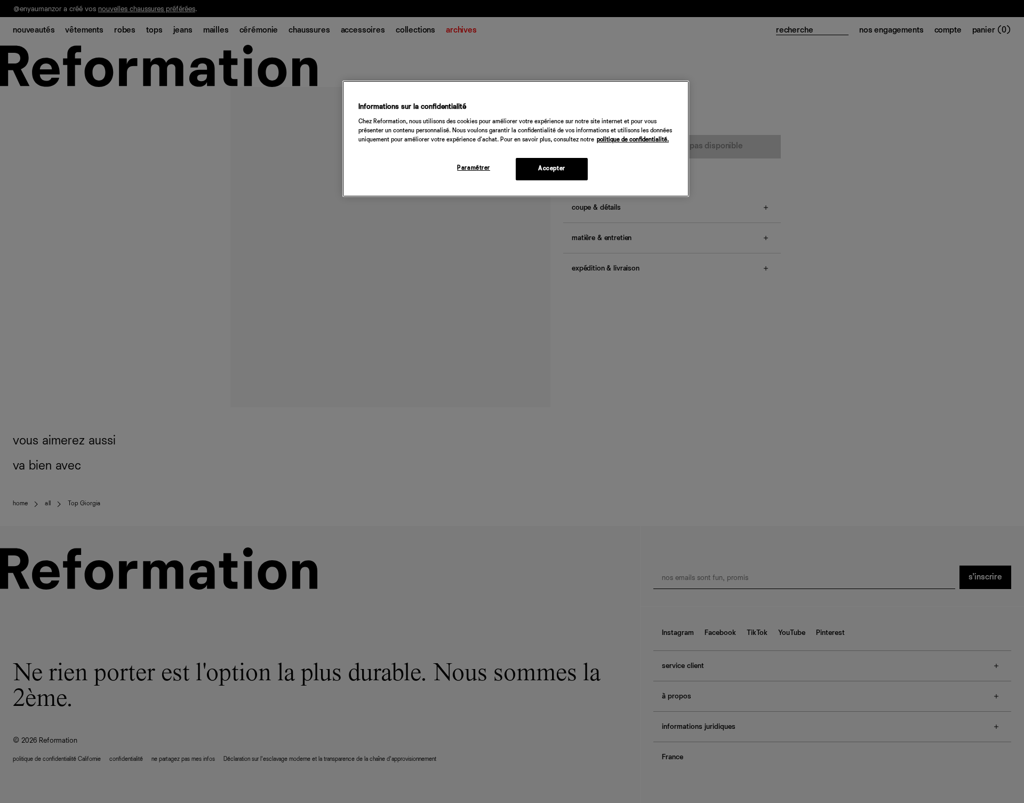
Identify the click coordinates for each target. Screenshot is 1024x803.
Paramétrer (473, 168)
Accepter (551, 168)
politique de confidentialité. (633, 140)
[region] (515, 139)
